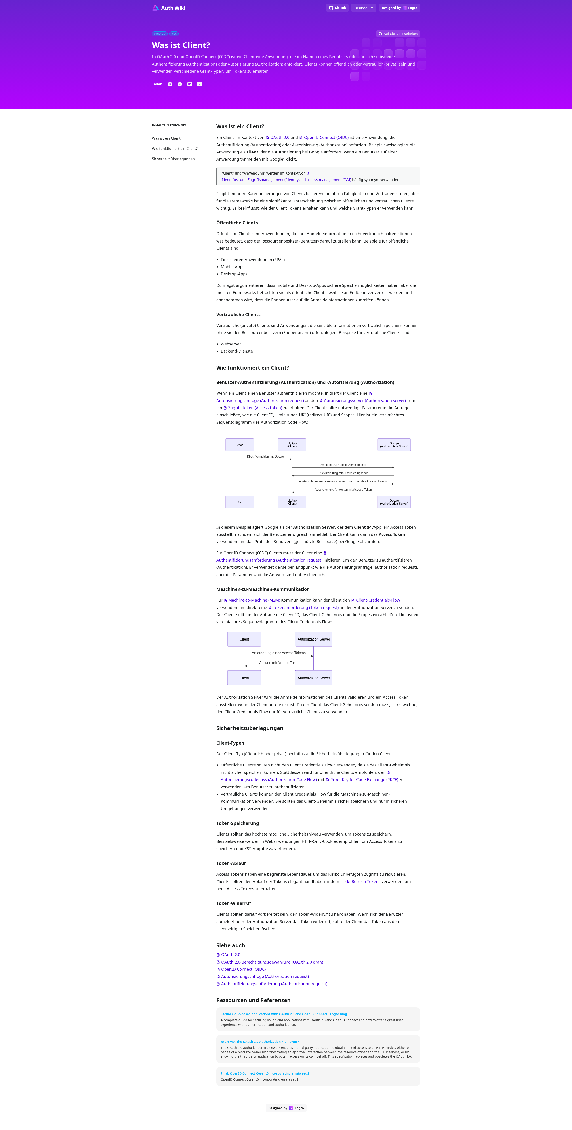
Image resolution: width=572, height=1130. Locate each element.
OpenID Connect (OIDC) (326, 137)
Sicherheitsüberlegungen (173, 158)
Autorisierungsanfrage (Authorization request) (260, 400)
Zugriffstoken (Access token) (255, 407)
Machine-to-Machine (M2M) (254, 600)
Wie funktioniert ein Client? (175, 148)
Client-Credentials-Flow (378, 600)
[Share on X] (170, 84)
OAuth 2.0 (279, 137)
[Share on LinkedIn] (189, 84)
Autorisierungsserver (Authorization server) (365, 400)
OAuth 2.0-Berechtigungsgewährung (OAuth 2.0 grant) (272, 962)
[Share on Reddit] (180, 84)
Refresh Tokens (366, 881)
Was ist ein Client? (167, 138)
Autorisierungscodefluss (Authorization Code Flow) (269, 779)
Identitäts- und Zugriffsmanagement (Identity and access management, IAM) (286, 179)
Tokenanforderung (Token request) (306, 607)
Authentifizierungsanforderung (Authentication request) (269, 560)
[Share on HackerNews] (199, 84)
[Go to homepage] (168, 7)
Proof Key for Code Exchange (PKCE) (364, 779)
